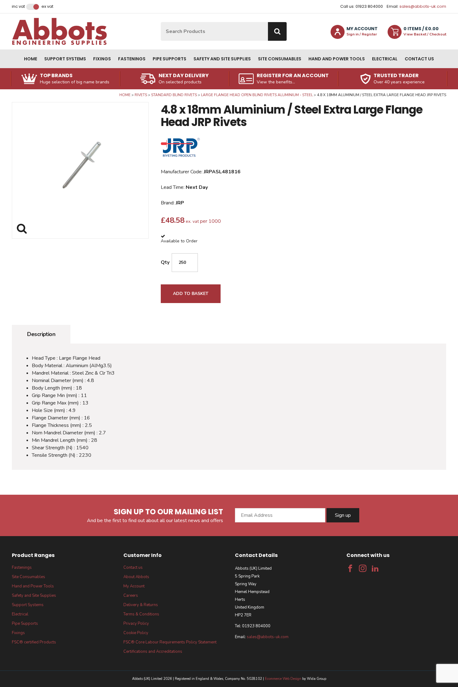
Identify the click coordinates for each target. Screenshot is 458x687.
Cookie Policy (135, 633)
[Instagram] (362, 568)
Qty (165, 262)
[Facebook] (350, 568)
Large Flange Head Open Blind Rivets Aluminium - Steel (257, 94)
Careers (130, 595)
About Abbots (136, 577)
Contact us (419, 59)
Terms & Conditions (141, 614)
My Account (134, 586)
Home (30, 59)
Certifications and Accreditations (152, 651)
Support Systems (65, 59)
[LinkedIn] (375, 568)
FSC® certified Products (34, 642)
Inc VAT (18, 6)
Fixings (102, 59)
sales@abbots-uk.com (422, 6)
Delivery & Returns (140, 605)
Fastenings (132, 59)
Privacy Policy (136, 623)
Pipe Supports (169, 59)
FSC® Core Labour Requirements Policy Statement (170, 642)
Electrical (385, 59)
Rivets (141, 94)
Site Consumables (279, 59)
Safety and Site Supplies (222, 59)
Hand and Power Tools (336, 59)
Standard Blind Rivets (174, 94)
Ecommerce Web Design (283, 678)
